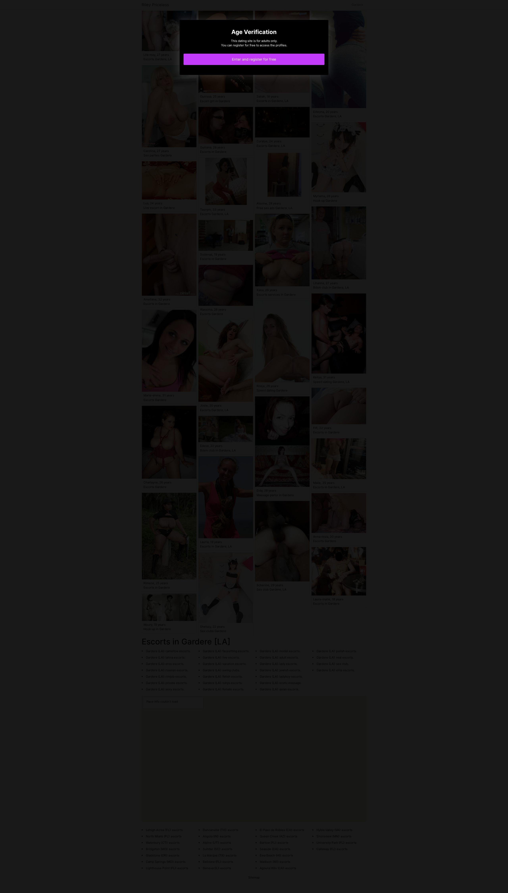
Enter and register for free (254, 59)
